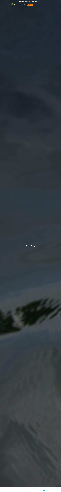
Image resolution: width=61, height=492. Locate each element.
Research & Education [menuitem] (34, 1)
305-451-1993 (31, 2)
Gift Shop (20, 4)
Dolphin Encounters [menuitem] (21, 1)
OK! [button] (43, 490)
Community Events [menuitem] (27, 1)
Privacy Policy (41, 488)
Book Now (30, 4)
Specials (25, 4)
